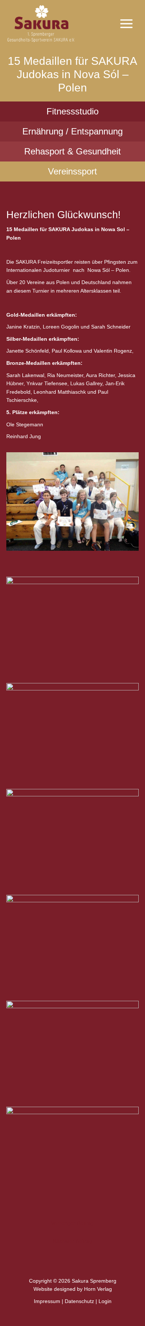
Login (105, 1301)
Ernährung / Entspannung (72, 131)
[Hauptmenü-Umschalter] (126, 23)
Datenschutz (79, 1301)
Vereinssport (72, 171)
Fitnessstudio (72, 111)
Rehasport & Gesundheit (72, 151)
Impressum (47, 1301)
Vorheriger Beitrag (72, 1223)
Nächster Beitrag (72, 1241)
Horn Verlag (98, 1289)
